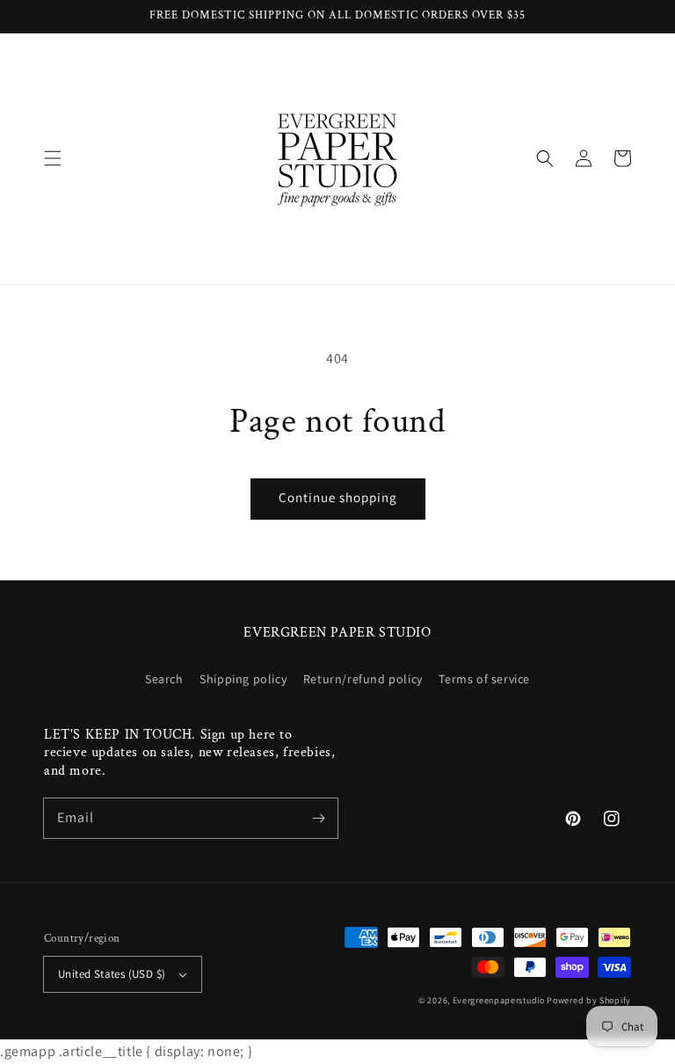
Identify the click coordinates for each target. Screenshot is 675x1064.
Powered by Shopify (589, 1000)
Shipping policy (243, 679)
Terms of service (484, 679)
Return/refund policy (363, 679)
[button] (52, 158)
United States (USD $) (111, 973)
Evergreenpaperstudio (499, 1000)
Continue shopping (338, 497)
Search (164, 679)
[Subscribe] (318, 817)
